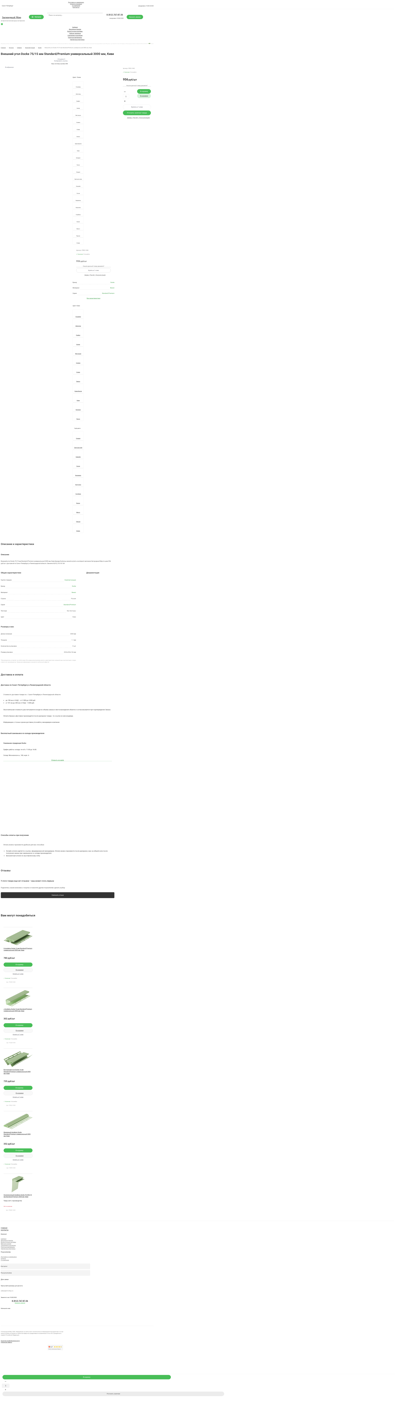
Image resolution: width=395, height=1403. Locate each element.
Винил (112, 288)
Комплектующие (70, 580)
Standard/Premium (108, 293)
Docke (112, 282)
